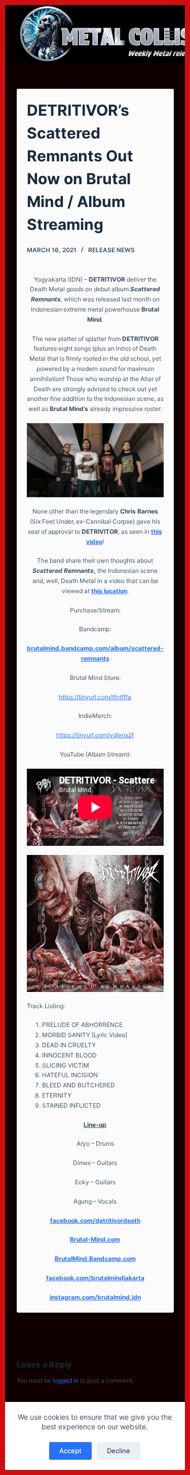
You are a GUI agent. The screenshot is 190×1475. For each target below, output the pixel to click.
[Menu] (169, 34)
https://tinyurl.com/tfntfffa (95, 697)
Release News (111, 250)
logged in (66, 1380)
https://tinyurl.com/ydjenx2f (95, 735)
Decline (118, 1451)
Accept (70, 1451)
